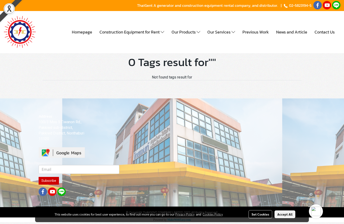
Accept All (285, 214)
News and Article (291, 32)
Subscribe (48, 181)
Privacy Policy (184, 214)
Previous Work (255, 32)
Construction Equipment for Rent (130, 32)
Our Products (184, 32)
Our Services (219, 32)
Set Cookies (260, 214)
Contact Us (325, 32)
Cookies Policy (213, 214)
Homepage (82, 32)
